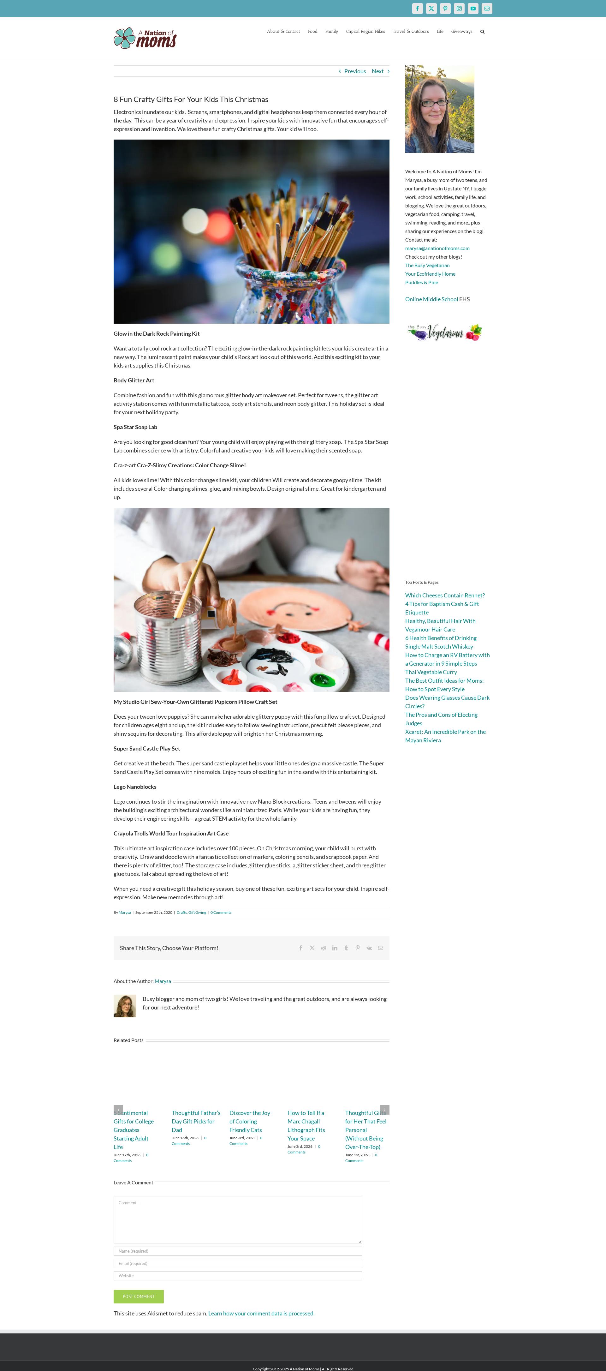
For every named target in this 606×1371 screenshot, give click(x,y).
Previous (355, 71)
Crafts (182, 912)
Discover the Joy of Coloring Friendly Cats (249, 1121)
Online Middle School (431, 299)
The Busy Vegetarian (427, 265)
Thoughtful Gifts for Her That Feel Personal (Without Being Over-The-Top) (366, 1129)
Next (378, 71)
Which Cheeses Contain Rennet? (445, 595)
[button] (482, 31)
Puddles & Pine (421, 282)
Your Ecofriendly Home (430, 274)
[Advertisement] (448, 470)
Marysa (125, 912)
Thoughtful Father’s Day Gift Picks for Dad (196, 1121)
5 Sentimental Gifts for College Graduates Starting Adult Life (134, 1129)
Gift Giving (197, 912)
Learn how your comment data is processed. (261, 1313)
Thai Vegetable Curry (431, 671)
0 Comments (221, 912)
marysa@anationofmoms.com (437, 248)
